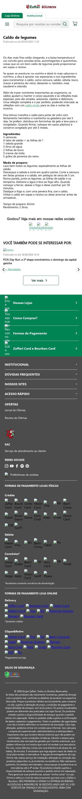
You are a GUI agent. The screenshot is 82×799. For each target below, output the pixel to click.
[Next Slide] (78, 269)
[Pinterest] (27, 466)
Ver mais (37, 280)
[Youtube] (12, 466)
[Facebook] (17, 466)
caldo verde (32, 105)
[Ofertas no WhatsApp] (10, 440)
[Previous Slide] (3, 269)
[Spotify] (22, 466)
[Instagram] (6, 466)
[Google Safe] (12, 674)
